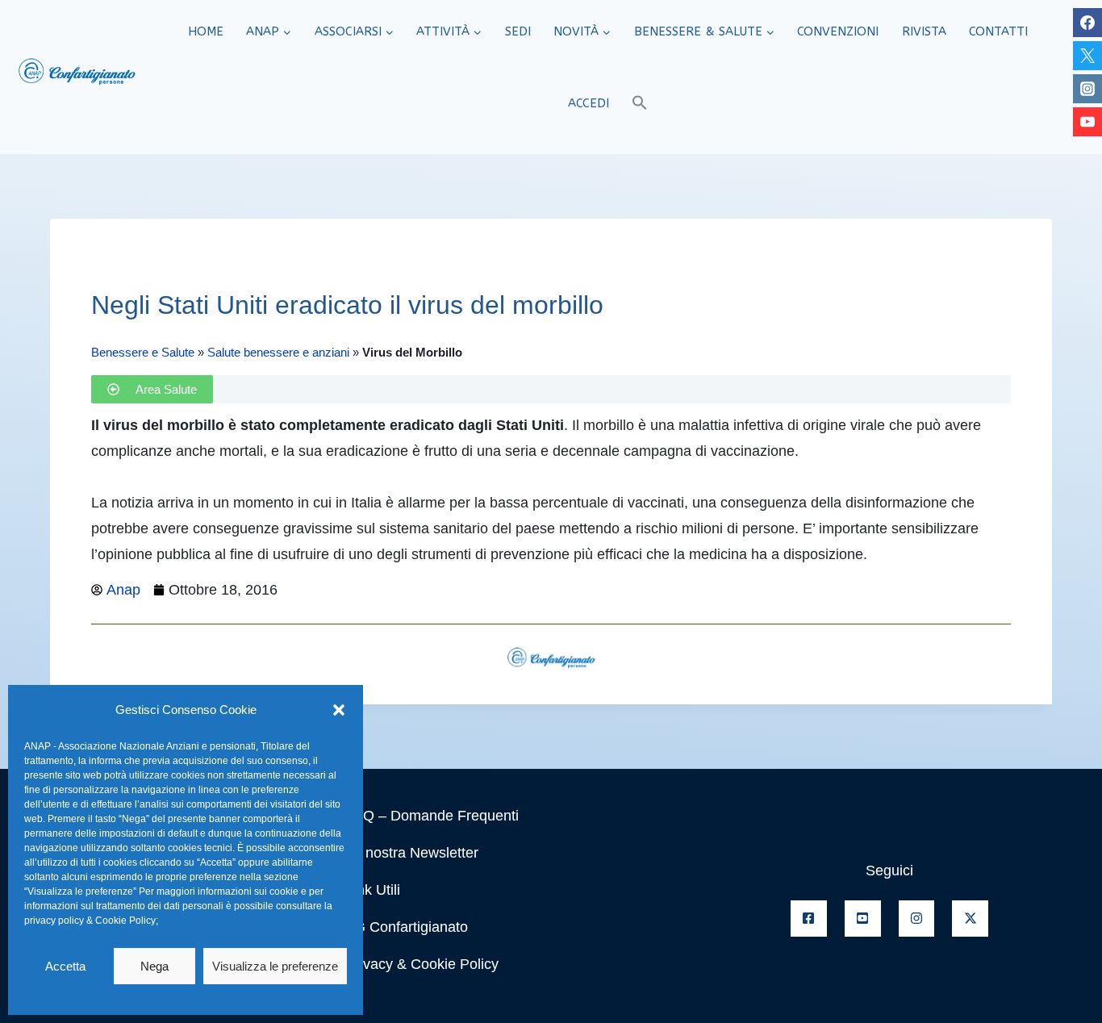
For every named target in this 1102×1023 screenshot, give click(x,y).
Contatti (998, 31)
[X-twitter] (970, 918)
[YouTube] (1087, 121)
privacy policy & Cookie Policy (90, 920)
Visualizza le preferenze (275, 966)
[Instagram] (1087, 88)
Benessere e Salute (142, 352)
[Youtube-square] (863, 918)
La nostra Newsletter (411, 853)
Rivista (924, 31)
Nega (154, 966)
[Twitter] (1087, 55)
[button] (339, 710)
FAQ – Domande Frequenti (432, 816)
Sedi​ (518, 31)
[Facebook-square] (809, 918)
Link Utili (372, 890)
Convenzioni (838, 31)
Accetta (65, 966)
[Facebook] (1087, 22)
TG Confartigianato (406, 927)
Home (205, 31)
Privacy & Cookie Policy (422, 964)
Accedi (588, 103)
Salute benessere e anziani (278, 352)
